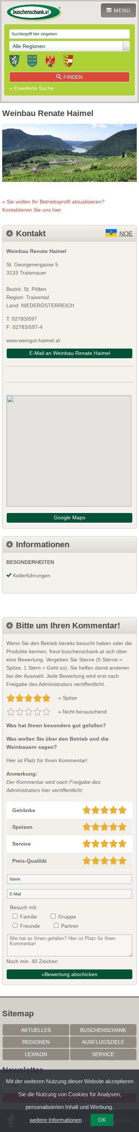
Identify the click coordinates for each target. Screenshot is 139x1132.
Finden (73, 77)
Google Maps (69, 517)
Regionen (36, 1042)
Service (103, 1054)
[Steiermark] (14, 62)
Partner (70, 926)
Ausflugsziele (103, 1042)
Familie (28, 917)
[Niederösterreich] (32, 62)
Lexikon (36, 1054)
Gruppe (67, 917)
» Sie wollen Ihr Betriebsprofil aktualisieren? (53, 206)
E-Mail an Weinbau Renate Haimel (69, 353)
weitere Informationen (56, 1120)
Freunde (30, 926)
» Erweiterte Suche (31, 88)
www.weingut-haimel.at (33, 340)
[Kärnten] (68, 62)
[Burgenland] (50, 62)
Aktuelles (36, 1030)
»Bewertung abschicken (69, 974)
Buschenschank (103, 1030)
